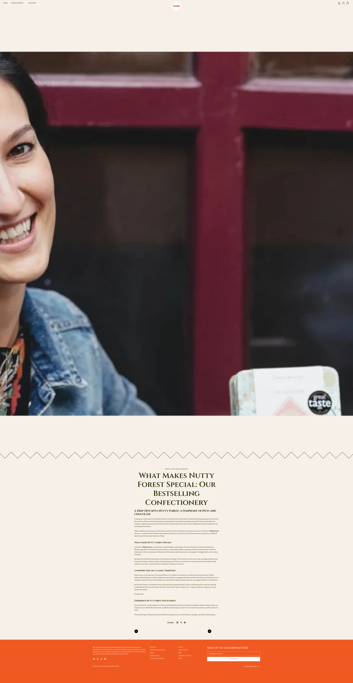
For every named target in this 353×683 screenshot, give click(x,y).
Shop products (183, 650)
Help (180, 658)
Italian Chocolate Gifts (157, 650)
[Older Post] (139, 631)
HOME (5, 3)
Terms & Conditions (185, 655)
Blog (180, 653)
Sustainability (154, 655)
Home (181, 647)
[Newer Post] (213, 631)
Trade (152, 653)
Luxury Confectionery (157, 658)
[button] (343, 3)
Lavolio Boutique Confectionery (108, 666)
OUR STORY (32, 3)
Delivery (153, 647)
